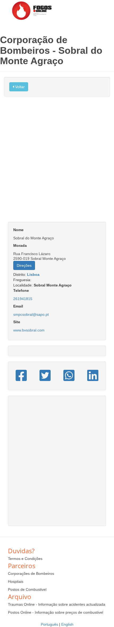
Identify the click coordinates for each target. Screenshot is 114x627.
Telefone (21, 290)
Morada (20, 245)
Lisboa (33, 274)
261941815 (22, 299)
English (67, 624)
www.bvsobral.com (29, 330)
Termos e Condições (25, 558)
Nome (18, 230)
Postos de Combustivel (27, 589)
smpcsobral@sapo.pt (31, 314)
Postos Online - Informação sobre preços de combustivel (55, 612)
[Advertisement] (57, 162)
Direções (24, 265)
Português (49, 624)
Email (18, 306)
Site (16, 322)
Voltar (19, 87)
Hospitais (15, 581)
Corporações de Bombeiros (31, 573)
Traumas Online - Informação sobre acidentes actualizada (56, 604)
